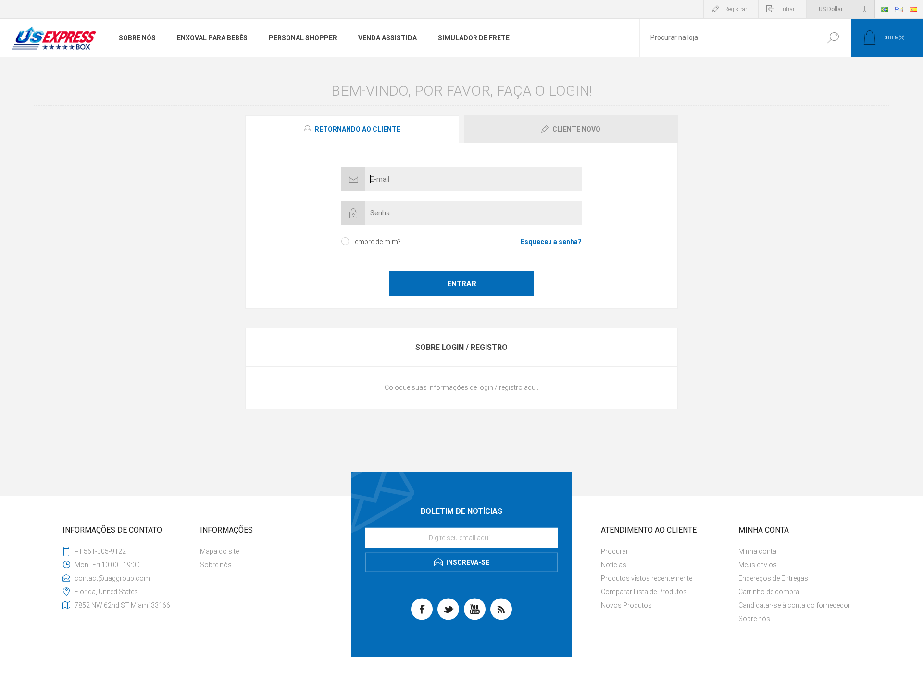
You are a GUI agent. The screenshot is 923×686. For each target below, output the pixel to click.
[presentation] (352, 129)
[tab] (353, 129)
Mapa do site (219, 551)
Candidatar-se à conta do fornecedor (794, 605)
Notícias (613, 565)
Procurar (833, 38)
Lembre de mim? (376, 242)
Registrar (735, 9)
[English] (899, 9)
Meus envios (757, 565)
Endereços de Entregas (773, 578)
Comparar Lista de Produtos (644, 592)
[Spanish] (913, 9)
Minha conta (757, 551)
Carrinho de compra (768, 592)
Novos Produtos (626, 605)
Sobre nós (216, 565)
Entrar (787, 9)
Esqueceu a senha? (551, 242)
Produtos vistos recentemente (646, 578)
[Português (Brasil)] (884, 9)
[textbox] (727, 38)
